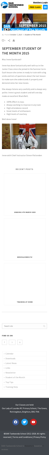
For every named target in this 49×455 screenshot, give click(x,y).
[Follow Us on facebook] (4, 342)
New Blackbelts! (24, 257)
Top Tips (9, 382)
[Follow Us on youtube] (19, 342)
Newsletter (10, 372)
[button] (45, 7)
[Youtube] (33, 422)
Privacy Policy (40, 437)
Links (7, 368)
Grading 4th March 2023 (25, 212)
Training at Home (25, 302)
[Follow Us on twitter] (12, 342)
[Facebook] (15, 422)
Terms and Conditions (22, 437)
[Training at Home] (25, 281)
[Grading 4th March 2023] (25, 191)
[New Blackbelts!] (25, 236)
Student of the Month (15, 377)
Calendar (9, 353)
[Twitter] (24, 422)
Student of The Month (33, 34)
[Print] (15, 40)
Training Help (11, 387)
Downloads (10, 358)
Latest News (11, 363)
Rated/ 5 (29, 446)
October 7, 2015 (16, 34)
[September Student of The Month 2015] (24, 22)
